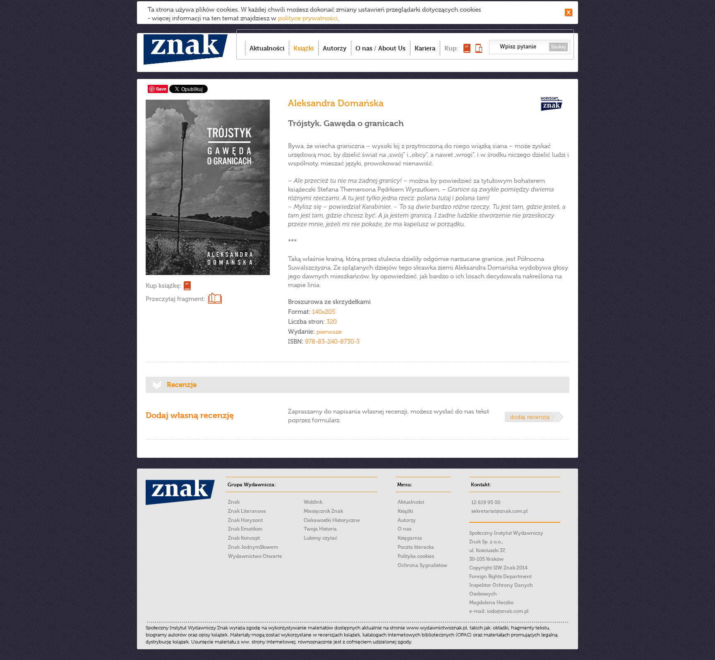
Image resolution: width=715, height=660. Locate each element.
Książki (303, 48)
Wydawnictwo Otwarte (255, 556)
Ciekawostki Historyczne (332, 520)
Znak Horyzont (245, 520)
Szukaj (558, 47)
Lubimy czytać (320, 538)
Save (161, 89)
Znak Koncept (244, 538)
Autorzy (334, 48)
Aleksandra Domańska (336, 103)
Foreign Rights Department (500, 576)
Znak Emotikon (245, 529)
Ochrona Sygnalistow (422, 565)
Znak (234, 502)
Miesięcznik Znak (323, 511)
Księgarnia (410, 538)
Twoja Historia (320, 529)
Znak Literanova (247, 511)
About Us (391, 48)
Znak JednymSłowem (253, 547)
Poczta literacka (416, 547)
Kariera (425, 48)
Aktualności (267, 48)
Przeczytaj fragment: (175, 299)
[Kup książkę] (466, 50)
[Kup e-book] (478, 50)
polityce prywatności (308, 18)
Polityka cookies (416, 556)
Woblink (313, 502)
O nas (363, 48)
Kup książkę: (163, 285)
